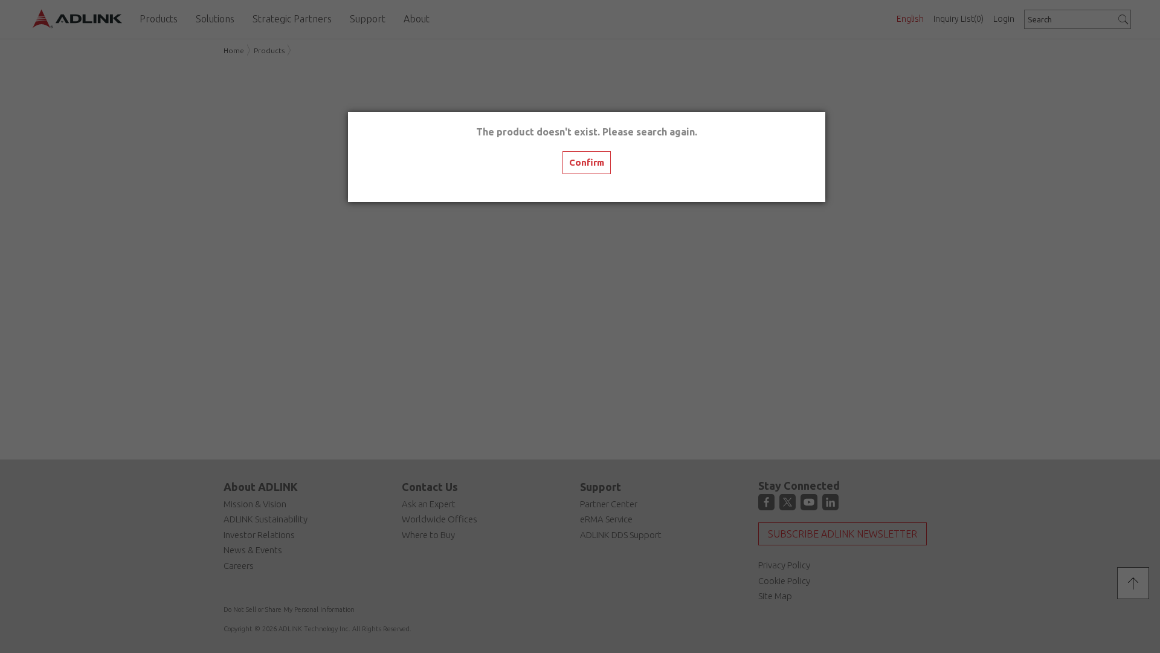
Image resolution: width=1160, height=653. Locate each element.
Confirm (586, 162)
